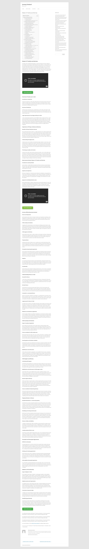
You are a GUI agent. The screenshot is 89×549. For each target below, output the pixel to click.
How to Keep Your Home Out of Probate (60, 42)
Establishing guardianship (29, 58)
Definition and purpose (28, 52)
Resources (34, 8)
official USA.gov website (35, 523)
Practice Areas (28, 8)
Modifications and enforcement (29, 42)
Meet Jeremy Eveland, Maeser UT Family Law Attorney (31, 24)
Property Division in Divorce (28, 47)
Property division (28, 31)
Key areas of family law (28, 19)
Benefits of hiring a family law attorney (30, 22)
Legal (38, 8)
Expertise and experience (29, 26)
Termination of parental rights (29, 57)
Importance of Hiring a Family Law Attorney (30, 21)
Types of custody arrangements (29, 40)
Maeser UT (42, 525)
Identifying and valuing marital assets (30, 49)
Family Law (30, 525)
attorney (37, 525)
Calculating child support (28, 44)
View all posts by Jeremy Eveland (33, 534)
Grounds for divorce (28, 35)
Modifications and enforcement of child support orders (32, 45)
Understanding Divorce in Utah (28, 34)
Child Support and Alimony (28, 43)
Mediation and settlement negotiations (30, 38)
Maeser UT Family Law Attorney (27, 17)
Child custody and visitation (29, 29)
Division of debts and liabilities (29, 50)
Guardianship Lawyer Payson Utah (45, 541)
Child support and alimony (29, 30)
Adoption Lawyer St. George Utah (27, 541)
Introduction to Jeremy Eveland (29, 25)
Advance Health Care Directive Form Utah (61, 17)
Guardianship (27, 33)
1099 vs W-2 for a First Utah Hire (59, 22)
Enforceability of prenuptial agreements (30, 54)
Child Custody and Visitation (28, 39)
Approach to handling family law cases (30, 27)
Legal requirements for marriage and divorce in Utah (32, 20)
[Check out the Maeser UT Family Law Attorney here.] (27, 94)
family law (39, 525)
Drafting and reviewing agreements (30, 53)
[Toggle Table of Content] (37, 16)
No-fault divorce (27, 36)
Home (23, 8)
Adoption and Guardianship (28, 55)
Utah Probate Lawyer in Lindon (59, 39)
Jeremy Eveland (27, 4)
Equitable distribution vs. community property (31, 48)
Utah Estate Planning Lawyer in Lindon (60, 38)
